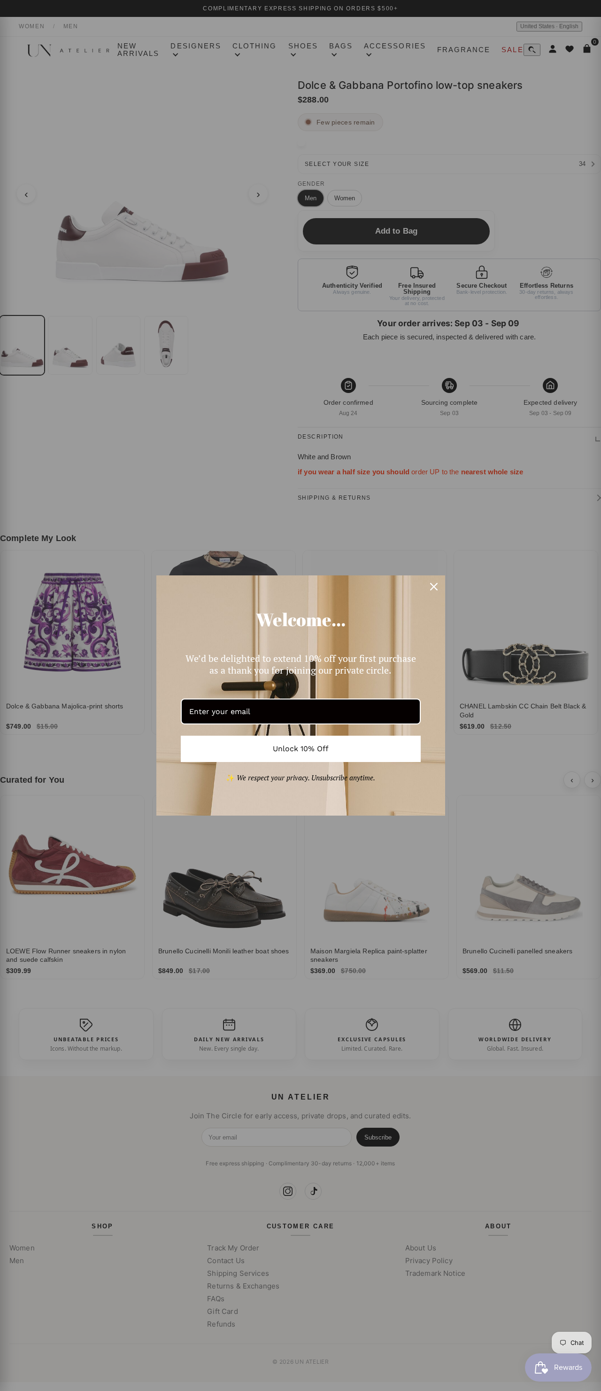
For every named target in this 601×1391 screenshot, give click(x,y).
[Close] (434, 586)
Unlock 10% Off (301, 748)
